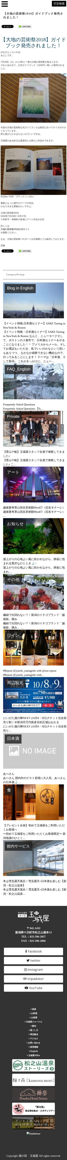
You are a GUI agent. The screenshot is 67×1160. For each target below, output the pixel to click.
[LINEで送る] (25, 26)
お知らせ (15, 523)
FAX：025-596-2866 (33, 940)
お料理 (34, 1013)
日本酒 (13, 738)
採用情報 (33, 1047)
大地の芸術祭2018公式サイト (15, 229)
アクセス (33, 1038)
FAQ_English (18, 369)
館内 (33, 1026)
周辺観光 (15, 682)
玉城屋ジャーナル (33, 1022)
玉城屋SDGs (34, 1055)
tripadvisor (35, 979)
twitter (35, 960)
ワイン (13, 635)
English (34, 1051)
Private (13, 416)
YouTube (35, 988)
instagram (35, 969)
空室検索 (59, 3)
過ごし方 (33, 1030)
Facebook (34, 951)
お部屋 (34, 1017)
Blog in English (20, 288)
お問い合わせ (33, 1043)
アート (13, 472)
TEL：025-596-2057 (33, 936)
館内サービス (18, 846)
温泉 (33, 1009)
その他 (13, 579)
